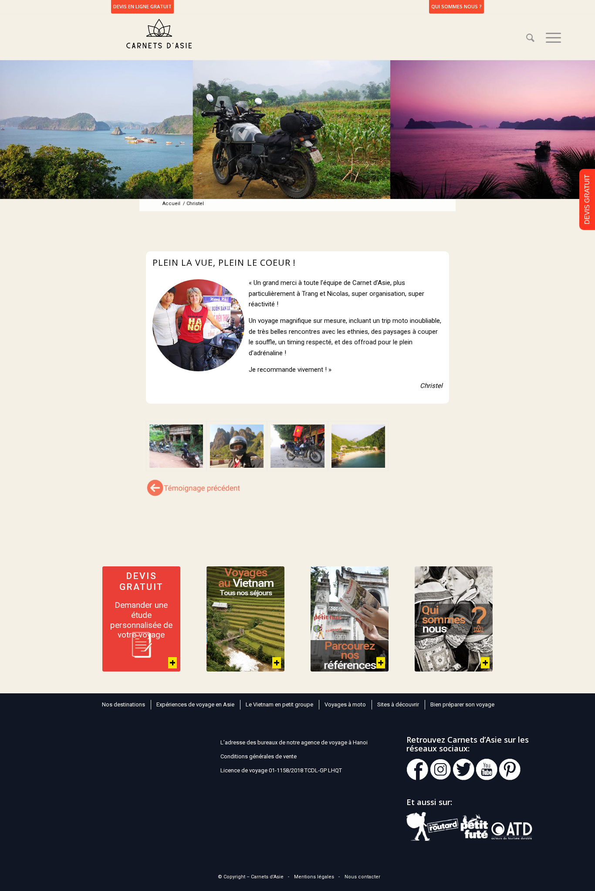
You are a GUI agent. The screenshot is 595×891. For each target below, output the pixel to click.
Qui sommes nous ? (456, 6)
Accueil (171, 203)
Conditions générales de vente (258, 756)
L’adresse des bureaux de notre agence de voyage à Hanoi (294, 742)
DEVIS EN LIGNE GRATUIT (142, 6)
